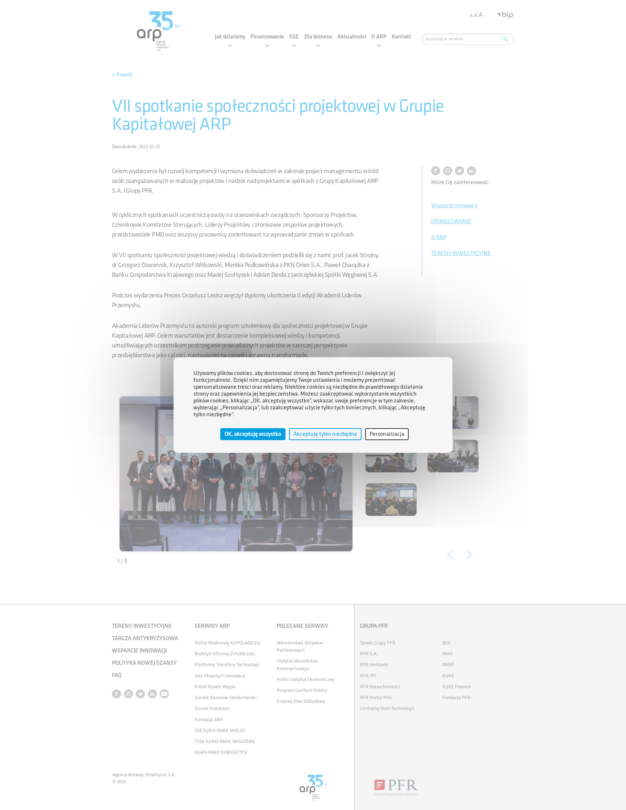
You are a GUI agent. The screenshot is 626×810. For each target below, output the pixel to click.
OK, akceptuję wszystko (253, 434)
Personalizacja (387, 434)
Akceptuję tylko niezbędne (325, 434)
